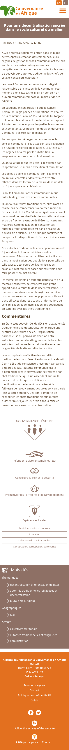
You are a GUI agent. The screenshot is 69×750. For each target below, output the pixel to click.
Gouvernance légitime (34, 421)
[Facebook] (30, 713)
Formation (34, 534)
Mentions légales (34, 685)
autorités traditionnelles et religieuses (33, 635)
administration (19, 641)
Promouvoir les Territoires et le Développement (34, 494)
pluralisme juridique (23, 601)
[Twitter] (38, 713)
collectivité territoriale (23, 629)
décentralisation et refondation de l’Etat (34, 584)
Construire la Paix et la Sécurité (34, 477)
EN (59, 2)
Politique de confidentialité (34, 695)
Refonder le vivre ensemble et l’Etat (34, 460)
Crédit (34, 700)
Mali (12, 615)
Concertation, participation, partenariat (34, 546)
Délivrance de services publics (34, 540)
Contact (34, 690)
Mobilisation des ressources (34, 528)
